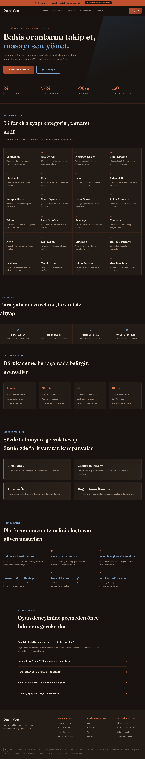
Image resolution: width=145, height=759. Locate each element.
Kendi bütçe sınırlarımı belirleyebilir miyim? (41, 682)
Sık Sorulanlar (122, 723)
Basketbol (91, 727)
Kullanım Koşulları (124, 732)
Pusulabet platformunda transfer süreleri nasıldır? (46, 642)
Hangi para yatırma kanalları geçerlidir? (39, 671)
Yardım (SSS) (100, 10)
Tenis (89, 732)
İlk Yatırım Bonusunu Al (19, 69)
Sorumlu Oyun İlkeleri (126, 727)
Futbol (90, 723)
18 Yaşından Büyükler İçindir (98, 3)
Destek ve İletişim (124, 736)
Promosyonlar (85, 10)
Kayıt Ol (135, 10)
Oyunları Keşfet (48, 69)
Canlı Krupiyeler (64, 723)
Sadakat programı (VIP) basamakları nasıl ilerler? (45, 661)
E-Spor (90, 736)
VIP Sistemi (71, 10)
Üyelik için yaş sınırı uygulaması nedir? (38, 693)
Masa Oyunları (64, 732)
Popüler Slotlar (64, 727)
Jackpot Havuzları (65, 736)
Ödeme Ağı (57, 10)
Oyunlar (45, 10)
